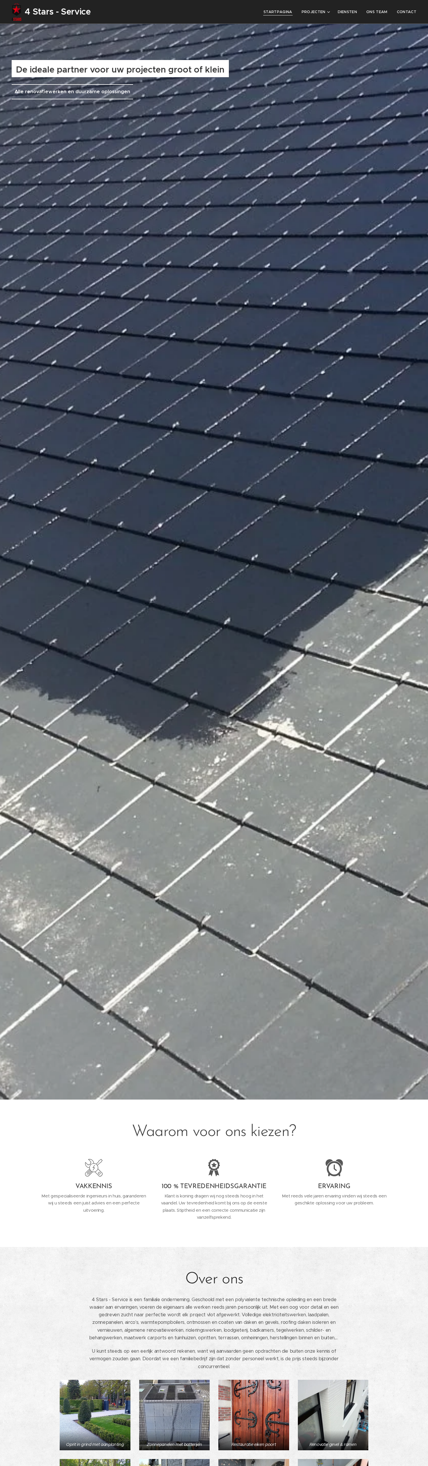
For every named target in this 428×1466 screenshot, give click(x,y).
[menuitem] (279, 12)
